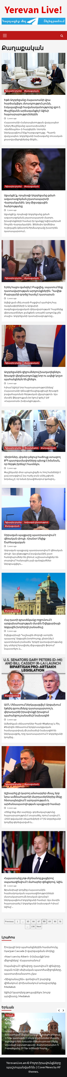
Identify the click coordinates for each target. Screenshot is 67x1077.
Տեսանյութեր (31, 448)
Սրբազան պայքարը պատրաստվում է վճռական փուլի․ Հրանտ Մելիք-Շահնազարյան (30, 538)
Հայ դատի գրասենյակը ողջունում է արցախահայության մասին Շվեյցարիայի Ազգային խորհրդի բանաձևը (32, 623)
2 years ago (11, 118)
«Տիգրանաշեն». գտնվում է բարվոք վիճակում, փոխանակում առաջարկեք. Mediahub (30, 982)
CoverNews (45, 1067)
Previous (9, 921)
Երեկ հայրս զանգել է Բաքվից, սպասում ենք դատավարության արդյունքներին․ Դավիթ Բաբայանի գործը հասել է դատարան (33, 290)
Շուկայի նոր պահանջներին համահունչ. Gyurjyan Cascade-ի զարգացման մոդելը (31, 948)
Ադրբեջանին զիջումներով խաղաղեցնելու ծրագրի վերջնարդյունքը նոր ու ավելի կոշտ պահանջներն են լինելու (33, 375)
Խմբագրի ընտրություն (36, 522)
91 (60, 921)
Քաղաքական (31, 91)
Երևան (9, 1018)
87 (39, 921)
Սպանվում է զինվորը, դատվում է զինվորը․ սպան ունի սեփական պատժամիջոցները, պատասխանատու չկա (32, 969)
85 (28, 921)
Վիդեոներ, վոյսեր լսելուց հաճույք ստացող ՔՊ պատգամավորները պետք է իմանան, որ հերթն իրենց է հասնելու (32, 460)
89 (49, 921)
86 (33, 921)
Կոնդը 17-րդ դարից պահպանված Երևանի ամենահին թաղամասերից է (33, 1024)
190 (33, 926)
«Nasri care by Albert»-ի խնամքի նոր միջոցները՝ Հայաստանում (26, 958)
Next (39, 926)
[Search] (62, 36)
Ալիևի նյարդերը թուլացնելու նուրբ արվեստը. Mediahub (27, 994)
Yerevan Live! (33, 10)
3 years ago (12, 1030)
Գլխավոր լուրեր (13, 91)
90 (55, 921)
